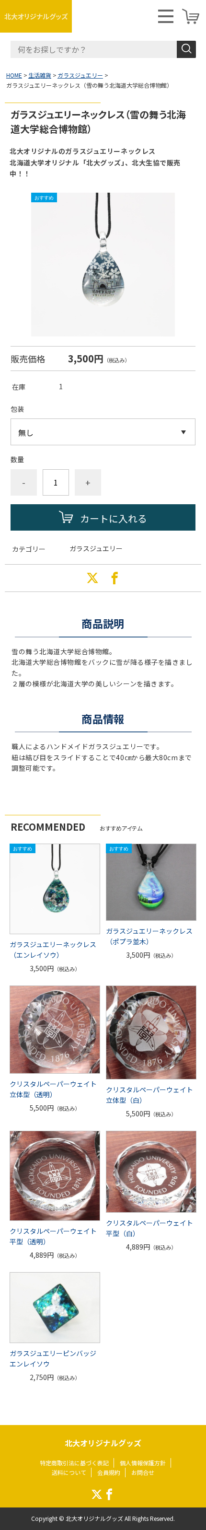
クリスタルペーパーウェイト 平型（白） (149, 1228)
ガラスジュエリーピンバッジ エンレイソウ (55, 1358)
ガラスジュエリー (80, 75)
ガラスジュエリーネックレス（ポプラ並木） (149, 936)
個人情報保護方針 (143, 1463)
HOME (14, 75)
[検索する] (186, 49)
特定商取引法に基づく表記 (74, 1463)
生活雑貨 (39, 75)
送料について (69, 1472)
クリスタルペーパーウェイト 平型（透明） (53, 1236)
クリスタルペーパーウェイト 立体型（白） (149, 1095)
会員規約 (108, 1472)
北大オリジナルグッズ (36, 16)
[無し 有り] (103, 431)
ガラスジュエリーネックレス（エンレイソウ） (53, 949)
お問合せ (142, 1472)
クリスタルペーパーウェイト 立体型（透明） (53, 1089)
